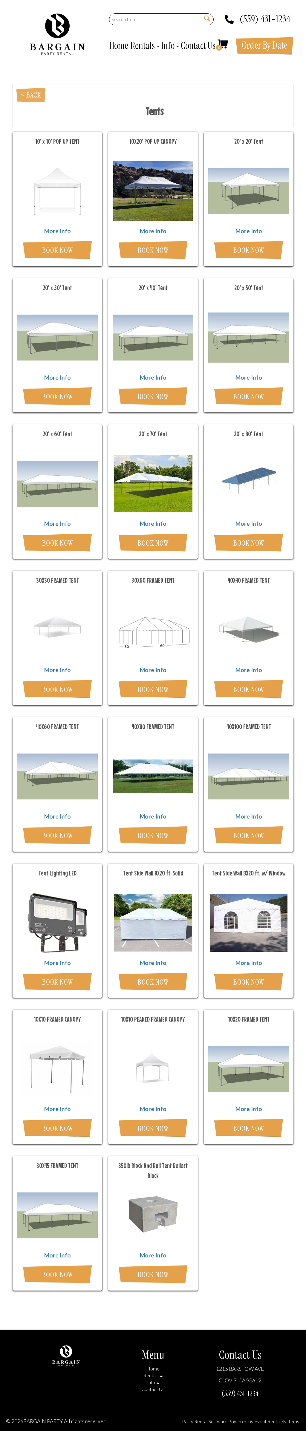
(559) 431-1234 (265, 17)
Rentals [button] (143, 45)
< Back (31, 95)
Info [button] (168, 45)
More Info (57, 231)
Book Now (57, 250)
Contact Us (198, 45)
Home (118, 45)
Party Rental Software (204, 1421)
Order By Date (264, 45)
